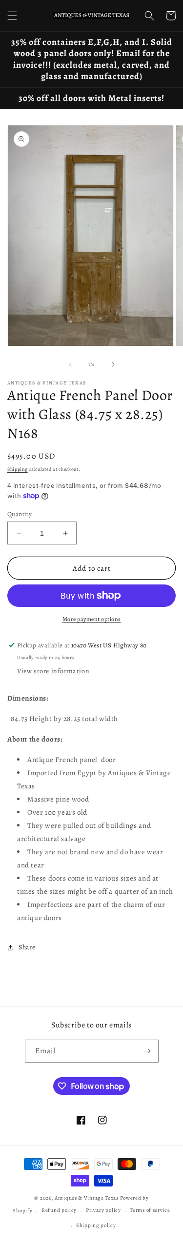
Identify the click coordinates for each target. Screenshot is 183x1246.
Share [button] (27, 947)
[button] (12, 15)
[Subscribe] (147, 1051)
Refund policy (59, 1210)
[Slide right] (113, 364)
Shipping (17, 469)
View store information (53, 671)
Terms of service (150, 1210)
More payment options (91, 619)
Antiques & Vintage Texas (87, 1198)
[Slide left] (70, 364)
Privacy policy (103, 1210)
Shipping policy (96, 1225)
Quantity (19, 514)
